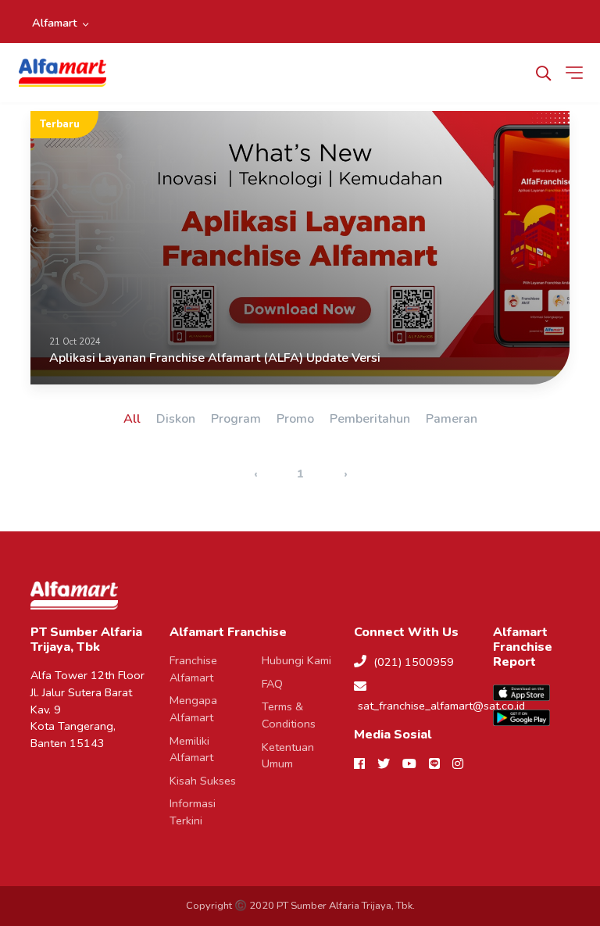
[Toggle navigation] (577, 72)
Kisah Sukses (203, 780)
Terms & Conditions (289, 715)
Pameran (451, 418)
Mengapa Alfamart (193, 708)
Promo (295, 418)
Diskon (175, 418)
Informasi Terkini (193, 812)
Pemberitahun (370, 418)
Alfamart (54, 22)
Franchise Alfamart (193, 668)
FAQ (272, 684)
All (132, 418)
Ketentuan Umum (288, 755)
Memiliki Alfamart (191, 749)
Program (236, 418)
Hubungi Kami (296, 660)
